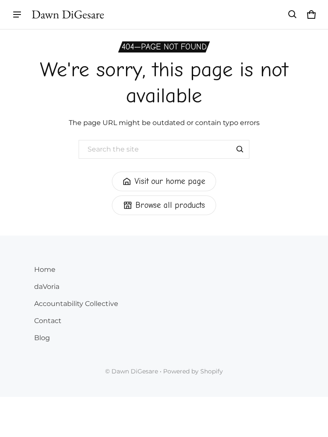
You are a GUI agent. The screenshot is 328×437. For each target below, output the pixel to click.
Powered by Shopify (193, 371)
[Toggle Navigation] (17, 14)
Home (45, 269)
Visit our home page (170, 181)
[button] (292, 14)
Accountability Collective (76, 304)
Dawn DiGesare (134, 371)
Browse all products (170, 205)
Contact (48, 321)
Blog (42, 338)
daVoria (46, 287)
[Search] (240, 149)
